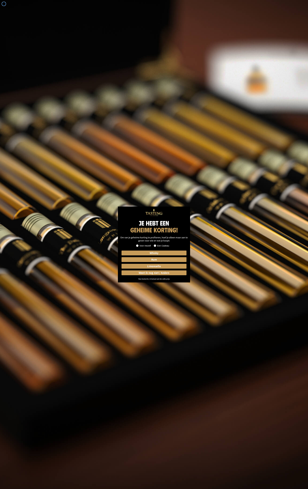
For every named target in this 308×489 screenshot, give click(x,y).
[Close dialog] (4, 4)
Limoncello (154, 266)
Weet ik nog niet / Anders (154, 272)
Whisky (154, 253)
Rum (154, 259)
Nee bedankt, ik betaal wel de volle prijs (154, 279)
